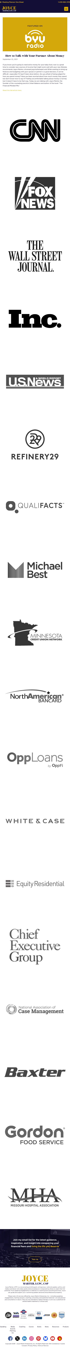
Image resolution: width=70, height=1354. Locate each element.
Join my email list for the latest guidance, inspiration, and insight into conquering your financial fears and (35, 1243)
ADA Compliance (54, 1343)
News (47, 1327)
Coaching (22, 1327)
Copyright (8, 1343)
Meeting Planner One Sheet (13, 2)
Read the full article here (12, 90)
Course (31, 1327)
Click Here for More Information (23, 1316)
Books (39, 1327)
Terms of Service (43, 1345)
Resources (55, 1327)
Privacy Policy (32, 1345)
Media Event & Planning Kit (12, 1330)
